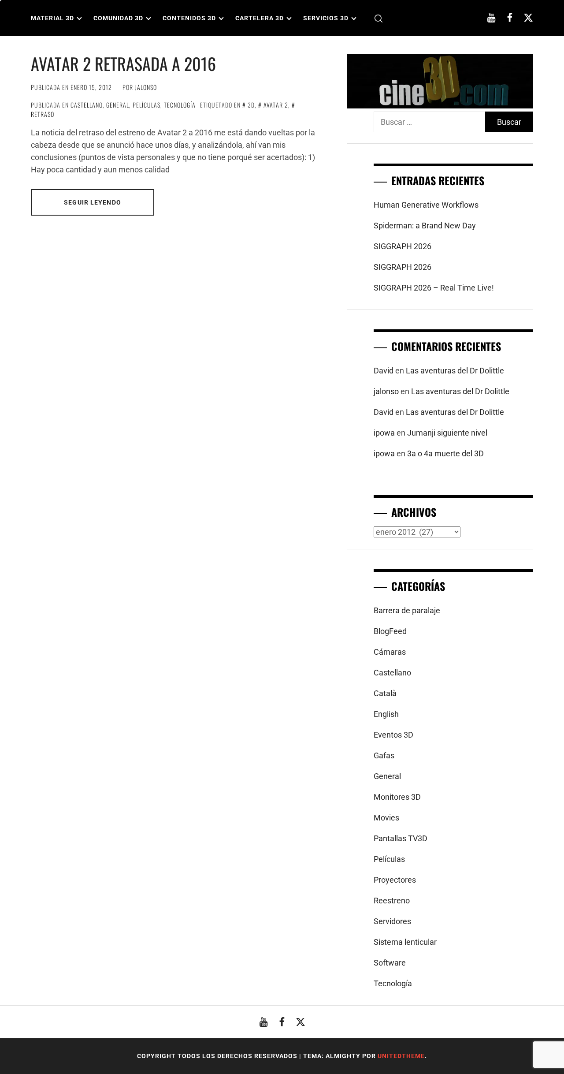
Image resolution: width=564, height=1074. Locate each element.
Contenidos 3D (189, 18)
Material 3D (52, 18)
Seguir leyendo (92, 202)
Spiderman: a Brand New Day (425, 225)
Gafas (384, 755)
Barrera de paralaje (407, 610)
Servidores (392, 921)
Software (390, 962)
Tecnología (180, 104)
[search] (378, 18)
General (117, 104)
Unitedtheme (401, 1055)
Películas (146, 104)
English (386, 714)
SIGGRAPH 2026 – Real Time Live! (434, 287)
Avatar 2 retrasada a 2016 (123, 63)
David (383, 370)
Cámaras (390, 651)
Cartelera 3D (259, 18)
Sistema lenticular (405, 942)
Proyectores (395, 879)
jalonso (146, 87)
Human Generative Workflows (426, 204)
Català (385, 693)
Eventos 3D (393, 734)
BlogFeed (390, 631)
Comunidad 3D (118, 18)
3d (251, 104)
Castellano (86, 104)
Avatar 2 (275, 104)
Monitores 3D (397, 797)
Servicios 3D (326, 18)
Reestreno (392, 900)
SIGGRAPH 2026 (402, 246)
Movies (386, 817)
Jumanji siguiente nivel (447, 432)
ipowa (384, 432)
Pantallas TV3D (400, 838)
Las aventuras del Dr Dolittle (455, 370)
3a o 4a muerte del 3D (445, 453)
